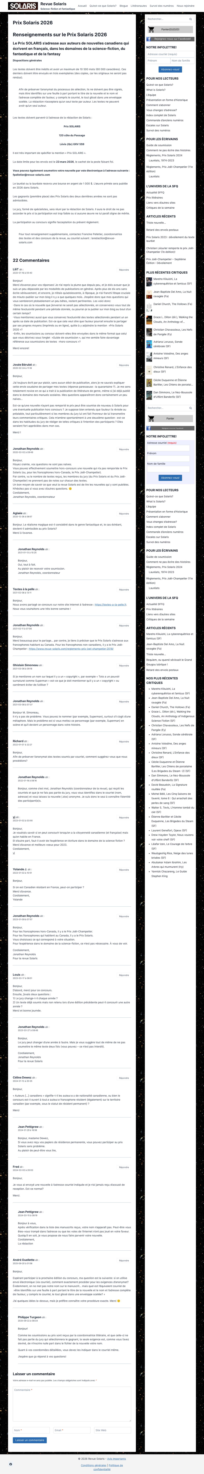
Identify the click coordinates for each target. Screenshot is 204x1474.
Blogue (124, 5)
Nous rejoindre (185, 5)
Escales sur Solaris (157, 125)
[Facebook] (10, 1464)
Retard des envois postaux (162, 229)
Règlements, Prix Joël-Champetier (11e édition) (169, 169)
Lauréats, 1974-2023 (161, 160)
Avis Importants (116, 1458)
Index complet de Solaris (161, 115)
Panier (170, 418)
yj (14, 817)
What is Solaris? (155, 89)
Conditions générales (93, 1465)
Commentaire (23, 1389)
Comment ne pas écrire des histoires (168, 150)
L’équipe (151, 94)
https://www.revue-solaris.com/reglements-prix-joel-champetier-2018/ (71, 648)
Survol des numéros (162, 5)
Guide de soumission (159, 145)
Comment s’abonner (158, 105)
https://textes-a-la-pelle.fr (110, 604)
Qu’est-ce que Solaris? (103, 5)
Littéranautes (139, 5)
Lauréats (154, 176)
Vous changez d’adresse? (161, 110)
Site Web (101, 1430)
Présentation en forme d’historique (167, 100)
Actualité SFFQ (155, 192)
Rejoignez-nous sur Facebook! (172, 38)
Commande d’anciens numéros (164, 120)
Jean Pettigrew (28, 1126)
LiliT (16, 269)
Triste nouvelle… (156, 222)
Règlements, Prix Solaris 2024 (164, 155)
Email (59, 1430)
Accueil (82, 5)
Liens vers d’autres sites (160, 202)
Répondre (124, 270)
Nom (18, 1430)
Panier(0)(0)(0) (170, 29)
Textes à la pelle (23, 589)
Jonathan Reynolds (26, 448)
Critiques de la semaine (160, 207)
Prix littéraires (154, 197)
